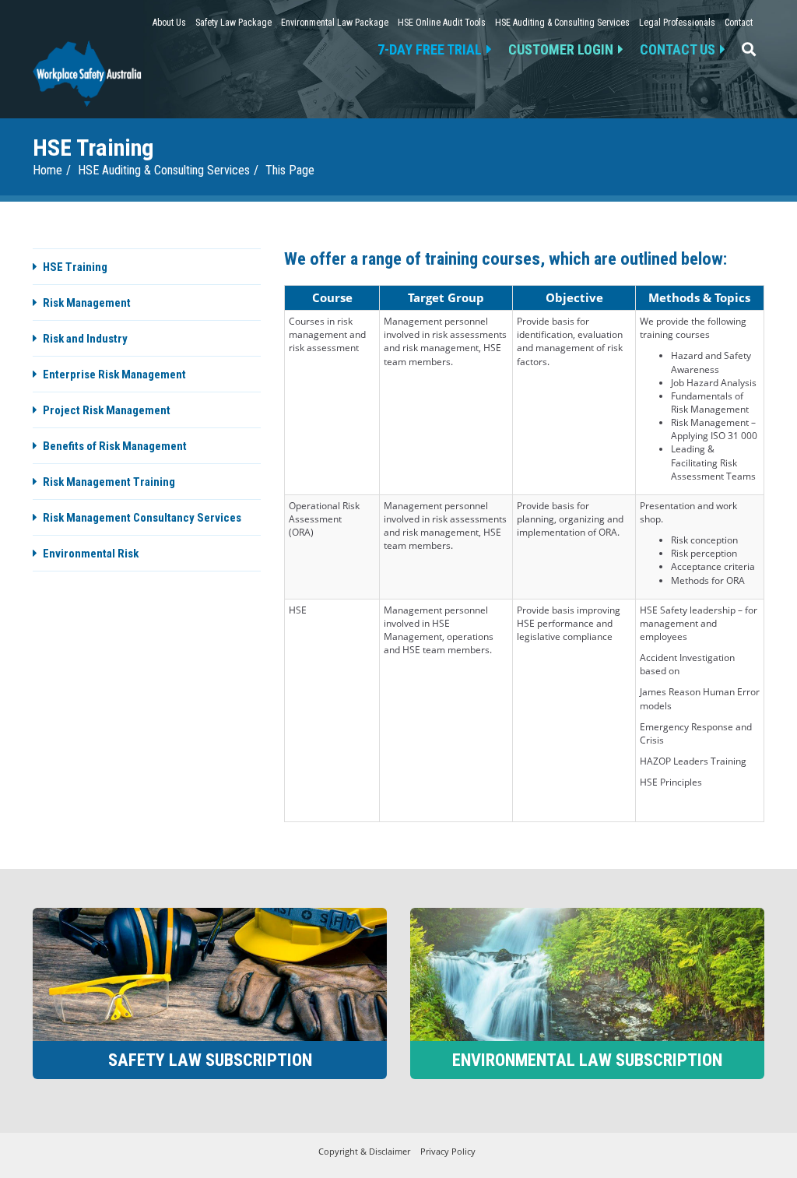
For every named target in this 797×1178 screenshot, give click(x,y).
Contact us (677, 49)
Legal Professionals (677, 22)
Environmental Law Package (334, 22)
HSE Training (75, 267)
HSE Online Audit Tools (442, 22)
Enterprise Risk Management (114, 374)
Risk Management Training (109, 482)
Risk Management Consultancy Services (142, 518)
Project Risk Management (106, 410)
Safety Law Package (233, 22)
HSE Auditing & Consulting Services (562, 22)
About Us (169, 22)
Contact (739, 22)
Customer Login (560, 49)
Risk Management (87, 303)
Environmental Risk (91, 554)
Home (47, 170)
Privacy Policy (448, 1151)
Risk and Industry (85, 339)
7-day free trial (429, 49)
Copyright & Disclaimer (364, 1151)
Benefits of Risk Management (115, 446)
